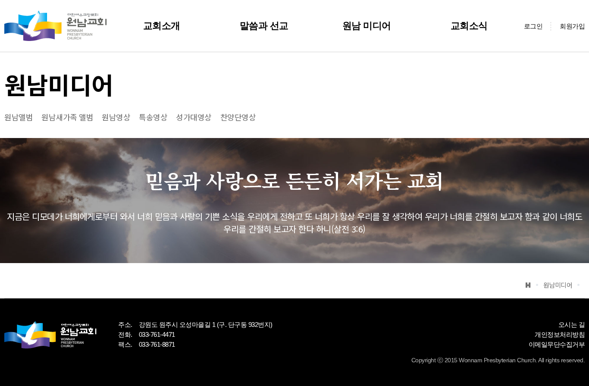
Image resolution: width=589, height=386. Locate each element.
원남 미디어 (366, 25)
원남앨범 (18, 116)
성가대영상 (194, 116)
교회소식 (469, 25)
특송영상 (153, 116)
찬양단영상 (238, 116)
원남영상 (116, 116)
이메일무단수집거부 (557, 344)
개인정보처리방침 (560, 334)
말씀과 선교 (264, 25)
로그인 (533, 26)
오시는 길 (571, 324)
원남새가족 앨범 (67, 116)
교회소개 (161, 25)
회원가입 (572, 26)
